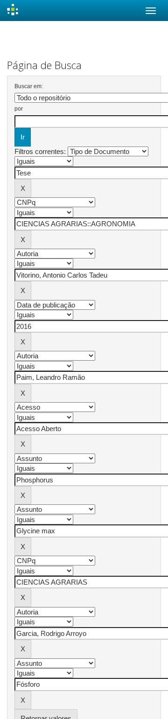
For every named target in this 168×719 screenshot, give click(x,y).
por (18, 108)
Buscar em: (28, 86)
